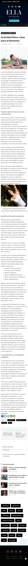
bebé (4, 510)
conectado (16, 454)
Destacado (4, 422)
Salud (10, 422)
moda (13, 530)
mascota (22, 525)
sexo (4, 540)
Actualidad (14, 556)
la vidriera (5, 525)
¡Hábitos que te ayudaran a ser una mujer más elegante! (17, 492)
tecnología (12, 540)
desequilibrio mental (21, 420)
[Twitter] (5, 416)
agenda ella (16, 505)
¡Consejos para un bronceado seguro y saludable (17, 484)
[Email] (14, 416)
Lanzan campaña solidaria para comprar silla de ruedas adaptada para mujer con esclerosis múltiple (11, 1)
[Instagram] (11, 416)
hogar (18, 520)
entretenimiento (17, 515)
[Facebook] (2, 416)
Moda (20, 556)
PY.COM (13, 33)
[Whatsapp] (8, 416)
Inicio (7, 556)
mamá (14, 525)
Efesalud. (23, 78)
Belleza (15, 558)
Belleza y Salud (5, 33)
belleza (11, 510)
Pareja (4, 535)
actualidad (6, 505)
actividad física (11, 420)
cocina (19, 510)
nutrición (21, 530)
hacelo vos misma (8, 520)
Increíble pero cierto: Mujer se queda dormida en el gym (18, 476)
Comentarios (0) (5, 449)
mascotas (5, 530)
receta (12, 535)
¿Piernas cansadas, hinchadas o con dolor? (17, 468)
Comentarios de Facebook (15, 449)
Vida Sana (8, 558)
